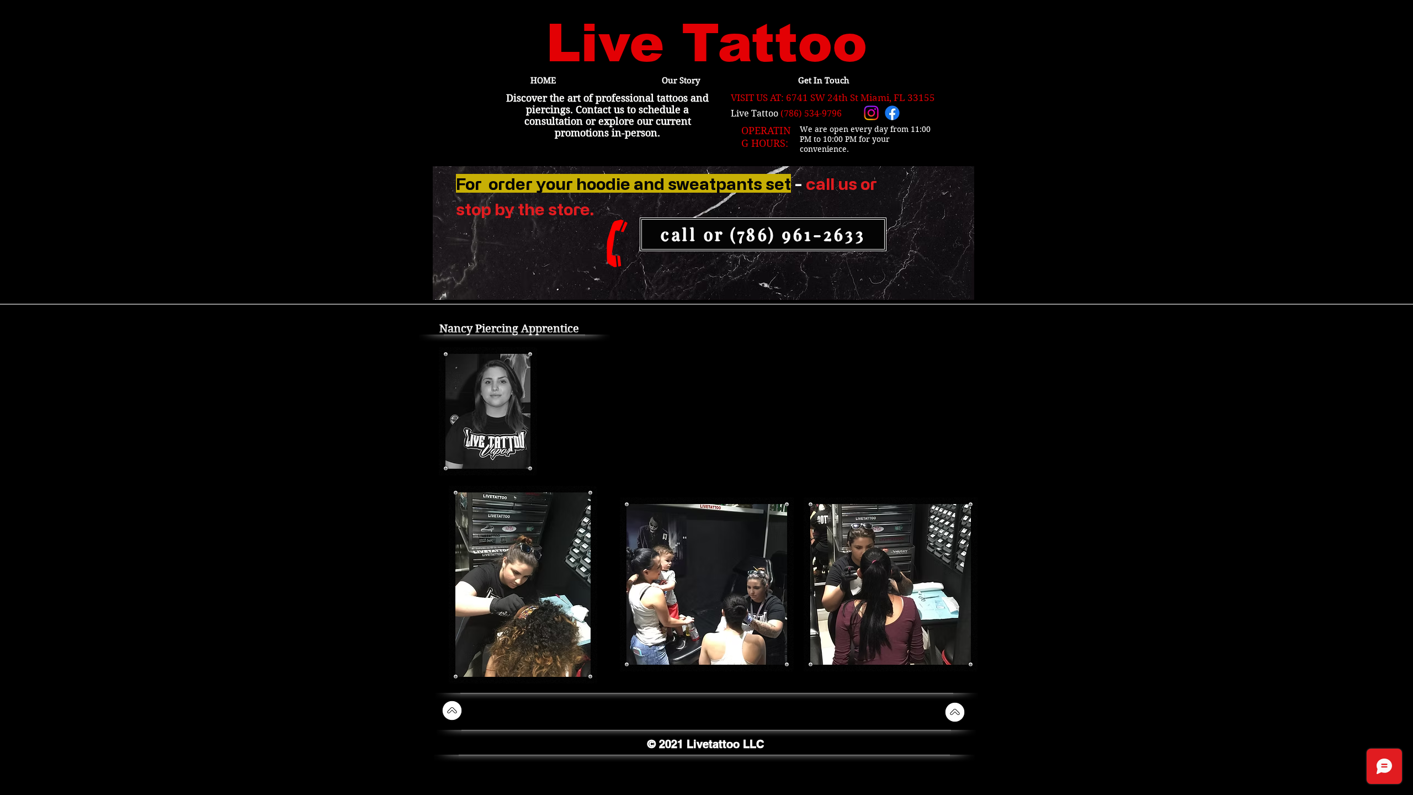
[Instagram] (871, 113)
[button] (523, 584)
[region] (703, 234)
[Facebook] (892, 113)
